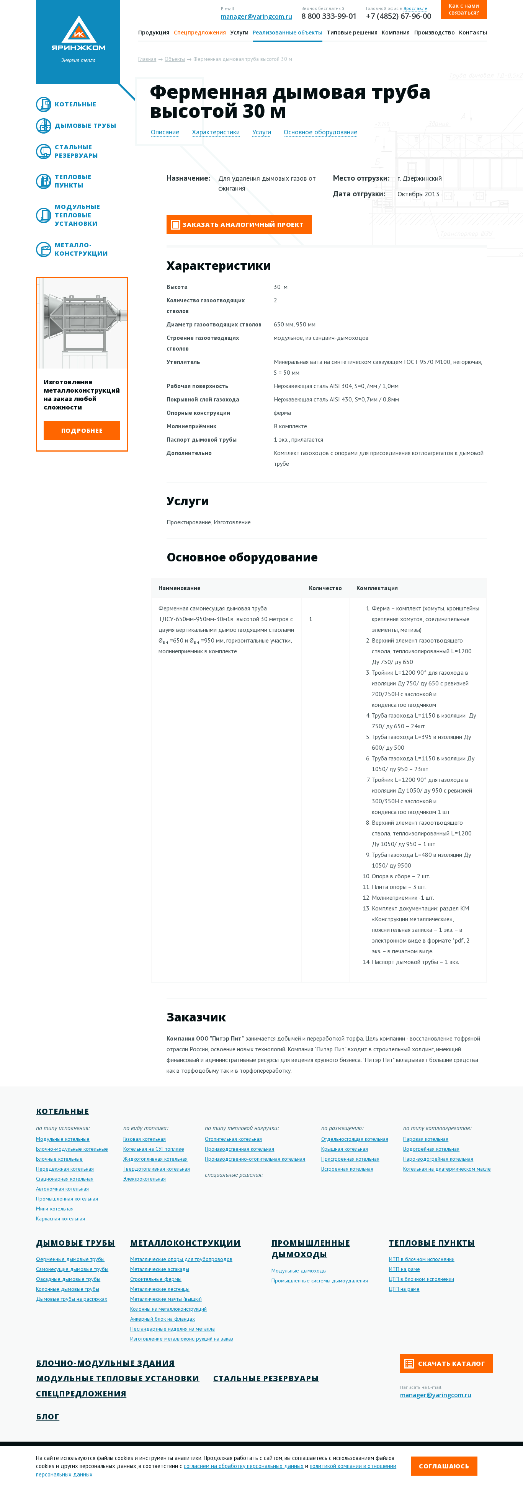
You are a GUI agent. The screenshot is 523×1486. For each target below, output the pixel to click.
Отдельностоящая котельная (354, 1138)
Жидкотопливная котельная (155, 1158)
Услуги (239, 32)
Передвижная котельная (65, 1168)
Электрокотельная (144, 1178)
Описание (165, 131)
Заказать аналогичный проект (243, 224)
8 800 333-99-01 (329, 16)
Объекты (175, 58)
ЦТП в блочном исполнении (421, 1279)
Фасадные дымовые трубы (68, 1279)
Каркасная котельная (60, 1218)
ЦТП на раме (404, 1288)
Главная (147, 58)
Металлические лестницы (160, 1288)
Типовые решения (352, 32)
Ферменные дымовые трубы (70, 1259)
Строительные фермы (155, 1279)
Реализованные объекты (287, 32)
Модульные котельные (63, 1138)
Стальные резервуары (76, 151)
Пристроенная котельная (350, 1158)
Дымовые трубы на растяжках (71, 1298)
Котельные (75, 104)
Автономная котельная (62, 1188)
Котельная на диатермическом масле (447, 1168)
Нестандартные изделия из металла (172, 1328)
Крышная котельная (344, 1148)
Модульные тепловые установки (77, 215)
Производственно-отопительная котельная (255, 1158)
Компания (396, 32)
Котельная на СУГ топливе (153, 1148)
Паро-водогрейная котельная (438, 1158)
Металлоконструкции (185, 1243)
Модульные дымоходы (299, 1270)
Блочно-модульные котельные (72, 1148)
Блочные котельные (59, 1158)
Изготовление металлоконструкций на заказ (181, 1338)
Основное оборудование (320, 131)
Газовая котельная (144, 1138)
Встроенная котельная (347, 1168)
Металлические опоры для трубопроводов (181, 1259)
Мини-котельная (55, 1208)
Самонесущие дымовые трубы (72, 1269)
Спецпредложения (200, 32)
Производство (434, 32)
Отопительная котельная (233, 1138)
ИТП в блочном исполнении (421, 1259)
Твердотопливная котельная (156, 1168)
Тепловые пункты (73, 181)
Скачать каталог (450, 1363)
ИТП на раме (404, 1269)
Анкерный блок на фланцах (162, 1318)
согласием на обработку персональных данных (244, 1466)
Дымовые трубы (85, 125)
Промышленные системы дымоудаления (319, 1280)
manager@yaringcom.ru (256, 16)
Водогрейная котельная (431, 1148)
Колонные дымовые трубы (67, 1288)
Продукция (153, 32)
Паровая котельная (425, 1138)
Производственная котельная (239, 1148)
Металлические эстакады (159, 1269)
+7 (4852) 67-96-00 (398, 16)
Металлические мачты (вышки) (166, 1298)
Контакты (473, 32)
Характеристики (216, 131)
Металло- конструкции (81, 249)
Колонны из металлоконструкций (168, 1308)
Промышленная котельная (67, 1198)
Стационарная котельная (64, 1178)
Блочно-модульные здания (105, 1363)
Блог (47, 1416)
